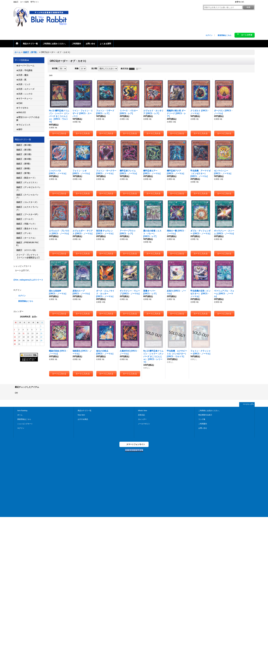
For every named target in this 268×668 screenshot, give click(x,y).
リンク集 (201, 419)
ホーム (19, 415)
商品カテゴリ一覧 (84, 410)
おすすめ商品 (83, 419)
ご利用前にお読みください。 (209, 410)
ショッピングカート (25, 424)
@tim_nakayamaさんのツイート (28, 280)
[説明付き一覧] (139, 69)
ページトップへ (248, 404)
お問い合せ (202, 428)
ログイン (209, 35)
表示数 (55, 69)
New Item (81, 415)
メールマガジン (144, 424)
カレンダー (142, 419)
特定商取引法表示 (205, 415)
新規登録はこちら (224, 35)
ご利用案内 (202, 424)
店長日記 (141, 415)
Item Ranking (22, 410)
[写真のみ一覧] (132, 69)
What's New (142, 410)
